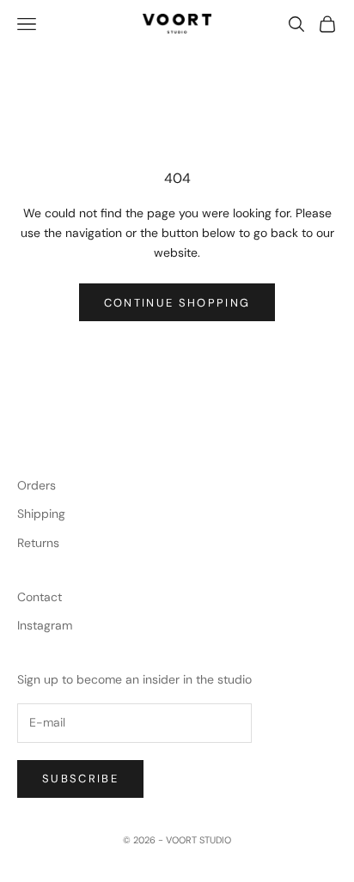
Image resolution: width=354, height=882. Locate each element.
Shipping (41, 513)
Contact (39, 597)
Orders (36, 485)
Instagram (44, 625)
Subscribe (80, 778)
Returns (38, 542)
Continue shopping (177, 302)
